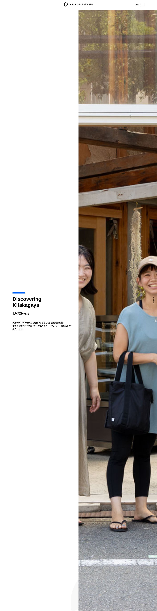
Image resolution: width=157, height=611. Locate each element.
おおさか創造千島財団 (78, 4)
